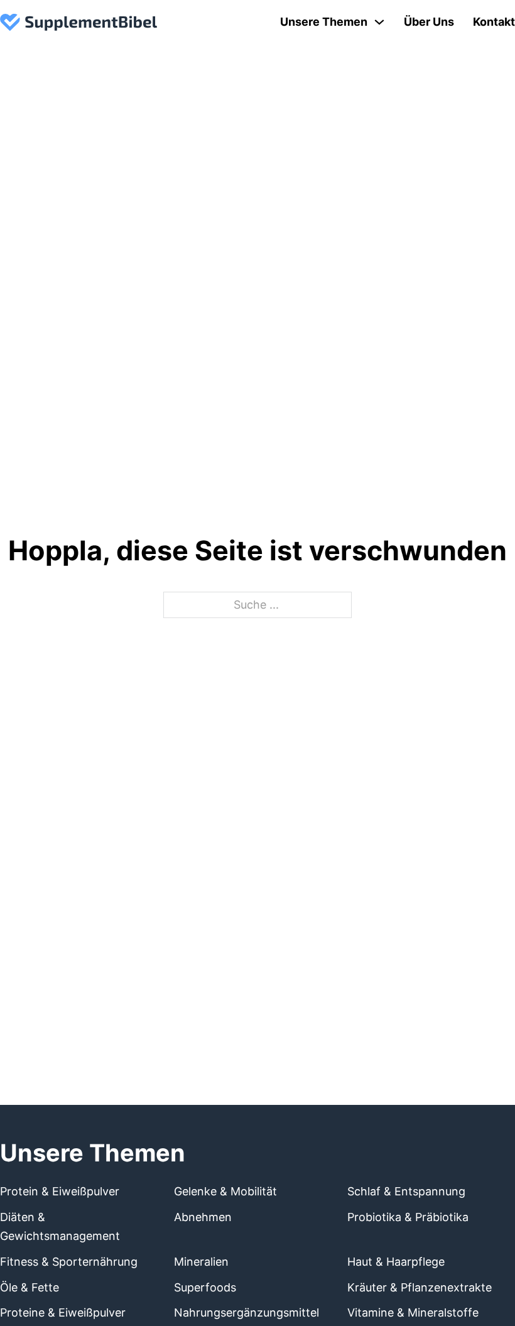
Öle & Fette (29, 1287)
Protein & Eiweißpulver (59, 1191)
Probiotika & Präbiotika (408, 1217)
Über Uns (429, 21)
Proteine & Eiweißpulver (63, 1312)
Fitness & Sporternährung (69, 1261)
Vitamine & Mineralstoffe (413, 1312)
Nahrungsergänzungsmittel (246, 1312)
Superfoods (205, 1287)
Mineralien (201, 1261)
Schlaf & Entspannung (406, 1191)
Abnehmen (203, 1217)
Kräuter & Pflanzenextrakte (419, 1287)
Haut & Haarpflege (396, 1261)
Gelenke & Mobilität (225, 1191)
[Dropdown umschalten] (379, 22)
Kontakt (494, 21)
